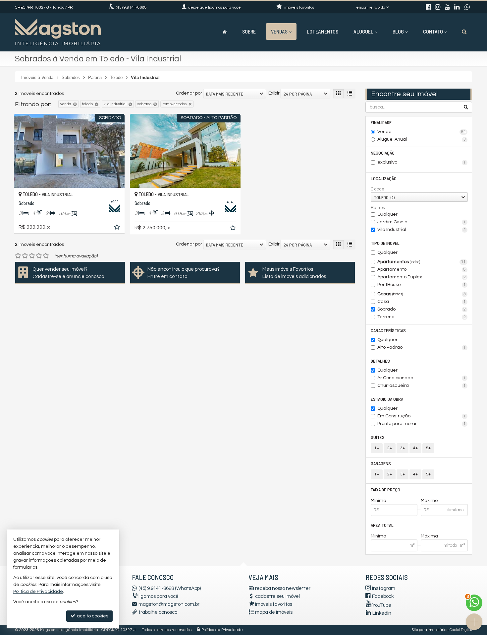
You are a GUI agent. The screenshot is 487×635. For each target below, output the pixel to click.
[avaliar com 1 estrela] (18, 255)
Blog (398, 31)
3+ (402, 448)
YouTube (381, 605)
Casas (421, 294)
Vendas (279, 31)
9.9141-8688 (131, 7)
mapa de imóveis (274, 612)
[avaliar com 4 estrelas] (39, 255)
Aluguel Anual (421, 139)
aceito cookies (92, 616)
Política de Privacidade (222, 630)
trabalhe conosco (157, 612)
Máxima (429, 536)
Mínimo (378, 500)
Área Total (382, 525)
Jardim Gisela (421, 222)
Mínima (378, 536)
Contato (433, 31)
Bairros (378, 207)
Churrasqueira (421, 385)
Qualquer (387, 214)
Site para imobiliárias (430, 630)
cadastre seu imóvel (277, 596)
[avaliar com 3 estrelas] (32, 255)
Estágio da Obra (387, 399)
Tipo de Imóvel (385, 243)
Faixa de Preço (385, 489)
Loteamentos (322, 31)
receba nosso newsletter (282, 588)
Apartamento (421, 269)
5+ (428, 448)
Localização (384, 178)
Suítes (378, 437)
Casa (421, 301)
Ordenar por (189, 93)
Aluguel (363, 31)
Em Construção (421, 416)
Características (388, 330)
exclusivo (421, 162)
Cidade (377, 189)
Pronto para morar (421, 423)
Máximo (429, 500)
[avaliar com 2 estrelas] (25, 255)
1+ (376, 448)
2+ (389, 448)
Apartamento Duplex (421, 277)
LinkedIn (381, 613)
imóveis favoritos (273, 604)
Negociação (383, 153)
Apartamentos (421, 261)
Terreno (421, 317)
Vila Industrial (421, 229)
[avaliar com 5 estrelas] (46, 255)
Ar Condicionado (421, 378)
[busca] (464, 31)
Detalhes (380, 361)
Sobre (249, 31)
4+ (415, 448)
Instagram (383, 588)
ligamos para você (158, 596)
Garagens (381, 463)
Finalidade (381, 122)
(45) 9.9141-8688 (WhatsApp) (169, 588)
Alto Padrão (421, 347)
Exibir (274, 93)
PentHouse (421, 284)
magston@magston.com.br (168, 604)
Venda (421, 131)
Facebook (383, 596)
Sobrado (421, 309)
